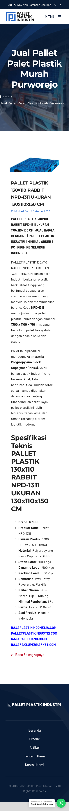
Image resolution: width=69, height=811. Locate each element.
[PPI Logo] (20, 13)
